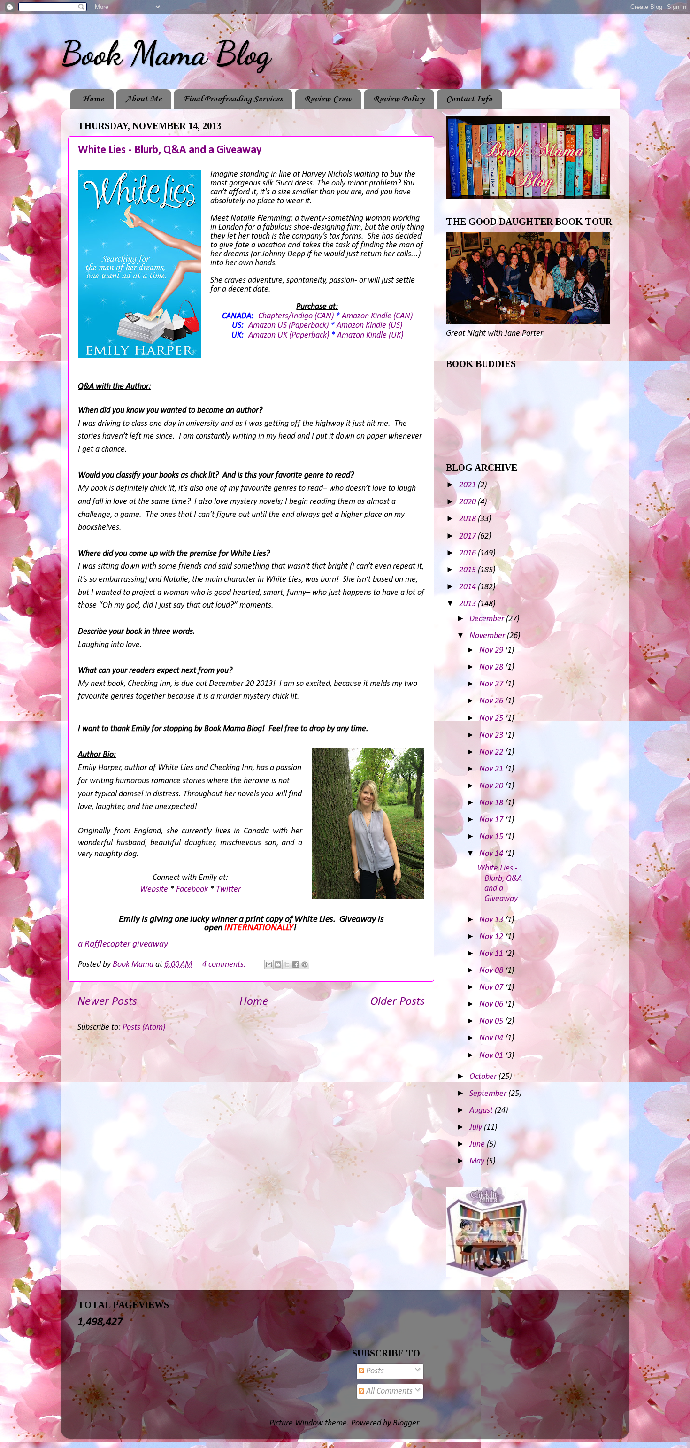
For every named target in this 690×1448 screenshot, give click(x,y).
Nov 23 (492, 735)
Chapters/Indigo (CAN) (296, 316)
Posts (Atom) (144, 1027)
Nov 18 (492, 803)
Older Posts (397, 1002)
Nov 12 (492, 936)
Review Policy (398, 99)
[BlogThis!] (278, 964)
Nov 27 (492, 684)
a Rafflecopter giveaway (123, 944)
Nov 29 (492, 650)
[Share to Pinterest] (304, 964)
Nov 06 (492, 1004)
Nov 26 (492, 701)
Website (154, 889)
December (487, 619)
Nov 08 (492, 970)
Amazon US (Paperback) (288, 325)
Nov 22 (492, 752)
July (476, 1127)
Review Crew (328, 99)
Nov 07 (492, 987)
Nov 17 (492, 820)
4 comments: (225, 964)
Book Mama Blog (165, 53)
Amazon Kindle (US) (369, 325)
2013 (468, 604)
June (478, 1144)
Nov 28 (492, 667)
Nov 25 (492, 718)
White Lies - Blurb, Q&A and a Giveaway (169, 150)
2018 (468, 519)
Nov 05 (492, 1021)
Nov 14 (492, 853)
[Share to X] (286, 964)
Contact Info (469, 99)
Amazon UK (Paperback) (288, 335)
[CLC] (487, 1275)
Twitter (228, 889)
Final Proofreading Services (233, 99)
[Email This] (269, 964)
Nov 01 (492, 1055)
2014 (468, 587)
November (488, 636)
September (488, 1093)
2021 (468, 485)
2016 (468, 553)
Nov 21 (492, 769)
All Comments (388, 1391)
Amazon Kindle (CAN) (377, 316)
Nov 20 (492, 786)
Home (93, 99)
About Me (143, 99)
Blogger (406, 1423)
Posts (374, 1371)
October (483, 1076)
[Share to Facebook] (295, 964)
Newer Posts (107, 1002)
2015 (468, 570)
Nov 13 (492, 920)
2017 (468, 536)
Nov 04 (492, 1038)
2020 (468, 502)
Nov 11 (492, 953)
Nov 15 (492, 836)
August (482, 1110)
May (477, 1161)
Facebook (192, 889)
